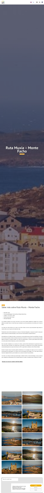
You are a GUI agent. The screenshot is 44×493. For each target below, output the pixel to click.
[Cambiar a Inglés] (31, 2)
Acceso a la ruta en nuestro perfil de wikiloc (12, 361)
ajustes (24, 489)
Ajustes (36, 489)
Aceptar (35, 485)
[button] (39, 2)
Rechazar (35, 487)
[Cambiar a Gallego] (33, 2)
